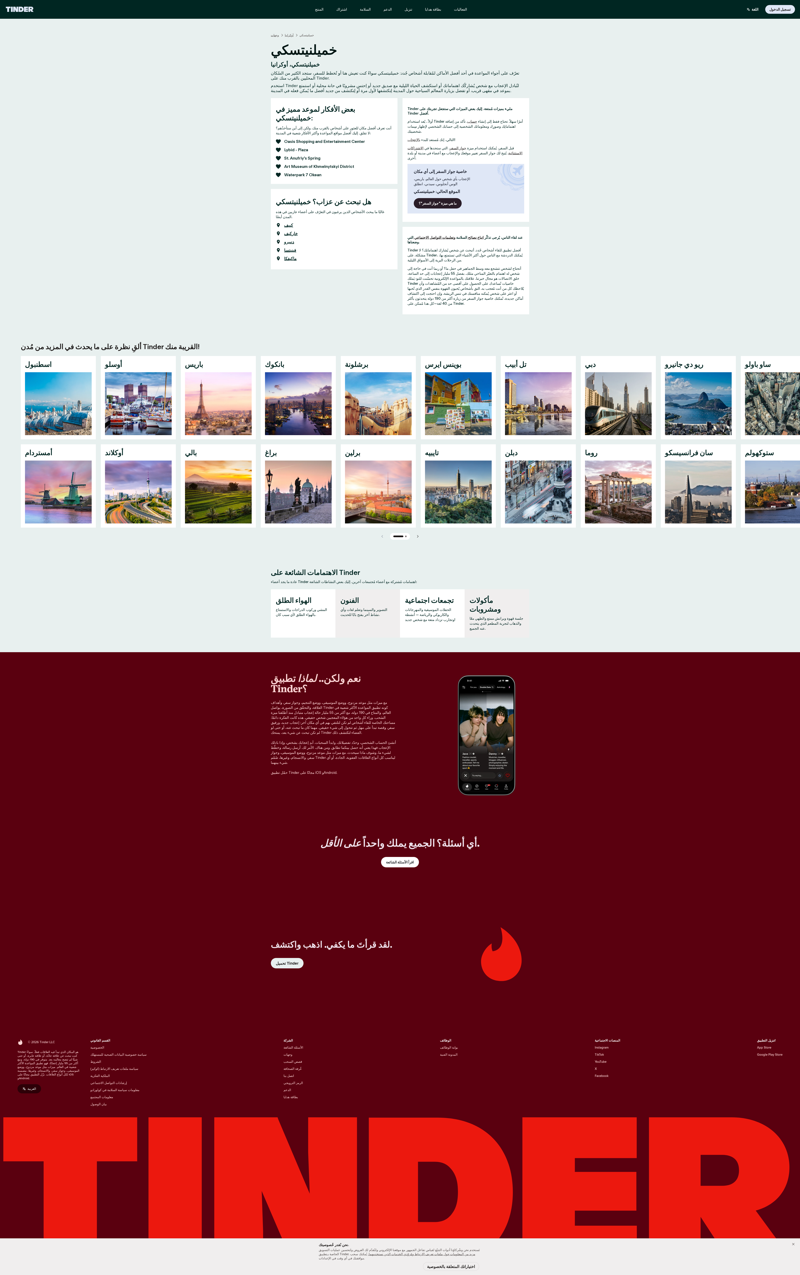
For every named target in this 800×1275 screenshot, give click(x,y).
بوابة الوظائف (449, 1047)
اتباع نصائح (475, 237)
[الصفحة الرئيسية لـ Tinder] (19, 9)
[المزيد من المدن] (417, 536)
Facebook (602, 1076)
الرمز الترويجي (293, 1083)
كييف (288, 225)
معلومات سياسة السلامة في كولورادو (114, 1090)
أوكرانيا (289, 35)
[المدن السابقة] (383, 536)
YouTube (600, 1061)
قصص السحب (293, 1061)
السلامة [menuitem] (365, 9)
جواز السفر (458, 148)
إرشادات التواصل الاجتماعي (108, 1083)
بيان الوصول (98, 1104)
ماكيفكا (290, 258)
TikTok (599, 1054)
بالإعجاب (414, 140)
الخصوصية (97, 1047)
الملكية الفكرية (100, 1076)
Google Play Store (769, 1054)
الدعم (287, 1090)
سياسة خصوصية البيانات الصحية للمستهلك (118, 1054)
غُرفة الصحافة (293, 1068)
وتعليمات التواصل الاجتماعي (434, 237)
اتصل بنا (289, 1076)
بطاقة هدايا (291, 1097)
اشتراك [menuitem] (341, 9)
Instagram (602, 1047)
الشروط (95, 1061)
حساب (472, 121)
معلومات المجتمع (101, 1097)
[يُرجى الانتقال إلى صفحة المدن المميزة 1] (398, 536)
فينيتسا (290, 250)
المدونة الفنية (449, 1054)
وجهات (275, 35)
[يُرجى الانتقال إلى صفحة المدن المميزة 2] (406, 536)
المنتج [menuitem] (319, 9)
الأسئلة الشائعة (293, 1047)
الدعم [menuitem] (388, 9)
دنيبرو (289, 241)
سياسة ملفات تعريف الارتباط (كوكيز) (114, 1068)
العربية (32, 1088)
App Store (764, 1047)
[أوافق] (793, 1244)
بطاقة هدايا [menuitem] (433, 9)
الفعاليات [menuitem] (460, 9)
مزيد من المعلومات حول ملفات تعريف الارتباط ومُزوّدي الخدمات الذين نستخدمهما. (421, 1254)
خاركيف (291, 233)
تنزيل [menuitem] (408, 9)
